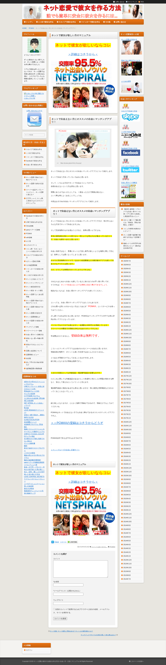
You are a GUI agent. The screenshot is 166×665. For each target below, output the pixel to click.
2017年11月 (127, 380)
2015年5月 (127, 495)
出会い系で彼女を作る (34, 165)
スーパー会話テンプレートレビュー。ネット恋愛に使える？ (35, 192)
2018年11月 (127, 334)
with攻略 (29, 237)
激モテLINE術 (29, 488)
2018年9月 (127, 341)
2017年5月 (127, 403)
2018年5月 (127, 357)
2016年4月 (127, 453)
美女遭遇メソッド (30, 422)
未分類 (28, 358)
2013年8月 (127, 575)
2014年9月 (127, 525)
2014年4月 (127, 545)
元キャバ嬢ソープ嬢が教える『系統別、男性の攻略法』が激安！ (132, 222)
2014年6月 (127, 537)
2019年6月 (127, 307)
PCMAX (31, 28)
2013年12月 (127, 560)
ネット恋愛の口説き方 (34, 313)
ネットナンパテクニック (35, 283)
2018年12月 (127, 330)
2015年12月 (127, 468)
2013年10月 (127, 568)
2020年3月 (127, 272)
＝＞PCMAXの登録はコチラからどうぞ (77, 422)
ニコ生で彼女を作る (45, 22)
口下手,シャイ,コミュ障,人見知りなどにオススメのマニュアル (35, 200)
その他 (107, 22)
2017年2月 (127, 414)
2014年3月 (127, 548)
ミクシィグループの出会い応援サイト (65, 450)
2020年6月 (127, 265)
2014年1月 (127, 556)
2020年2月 (127, 276)
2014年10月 (127, 522)
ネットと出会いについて (35, 279)
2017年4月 (127, 407)
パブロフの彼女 (29, 453)
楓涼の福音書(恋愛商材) (32, 460)
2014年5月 (127, 541)
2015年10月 (127, 476)
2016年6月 (127, 445)
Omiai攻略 (29, 226)
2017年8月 (127, 391)
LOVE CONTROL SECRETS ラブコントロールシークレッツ (34, 479)
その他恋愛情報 (31, 265)
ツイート (63, 542)
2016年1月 (127, 464)
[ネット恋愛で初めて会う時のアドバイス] (131, 74)
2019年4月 (127, 315)
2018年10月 (127, 338)
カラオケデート (31, 245)
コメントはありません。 (100, 547)
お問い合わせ (121, 22)
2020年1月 (127, 280)
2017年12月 (127, 376)
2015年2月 (127, 506)
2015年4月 (127, 499)
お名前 (56, 582)
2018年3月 (127, 364)
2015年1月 (127, 510)
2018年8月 (127, 345)
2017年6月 (127, 399)
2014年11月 (127, 518)
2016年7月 (127, 441)
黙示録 (26, 408)
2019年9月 (127, 295)
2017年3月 (127, 410)
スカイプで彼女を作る (67, 22)
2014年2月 (127, 552)
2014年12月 (127, 514)
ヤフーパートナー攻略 (34, 331)
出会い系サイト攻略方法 (35, 334)
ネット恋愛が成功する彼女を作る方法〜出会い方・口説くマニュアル (56, 661)
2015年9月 (127, 479)
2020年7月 (127, 261)
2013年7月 (127, 579)
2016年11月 (127, 426)
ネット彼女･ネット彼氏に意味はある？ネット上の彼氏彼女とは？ (71, 631)
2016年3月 (127, 456)
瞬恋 (25, 446)
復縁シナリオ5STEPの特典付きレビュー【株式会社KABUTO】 (132, 246)
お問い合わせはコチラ (34, 111)
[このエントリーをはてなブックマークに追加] (52, 542)
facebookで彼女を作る (34, 161)
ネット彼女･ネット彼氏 (34, 290)
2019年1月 (127, 326)
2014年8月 (127, 529)
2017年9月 (127, 387)
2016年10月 (127, 430)
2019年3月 (127, 318)
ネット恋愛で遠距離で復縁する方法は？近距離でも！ (132, 237)
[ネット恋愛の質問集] (131, 92)
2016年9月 (127, 433)
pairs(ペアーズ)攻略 (33, 230)
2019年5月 (127, 311)
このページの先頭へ (137, 661)
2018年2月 (127, 368)
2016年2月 (127, 460)
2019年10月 (127, 292)
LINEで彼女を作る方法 (34, 222)
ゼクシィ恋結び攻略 (33, 261)
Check (56, 542)
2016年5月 (127, 449)
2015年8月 (127, 483)
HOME (24, 28)
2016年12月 (127, 422)
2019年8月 (127, 299)
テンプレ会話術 (29, 393)
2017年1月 (127, 418)
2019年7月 (127, 303)
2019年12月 (127, 284)
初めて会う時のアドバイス (130, 60)
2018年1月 (127, 372)
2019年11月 (127, 288)
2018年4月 (127, 361)
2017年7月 (127, 395)
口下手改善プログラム (32, 396)
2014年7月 (127, 533)
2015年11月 (127, 472)
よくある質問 (126, 81)
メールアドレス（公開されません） (67, 591)
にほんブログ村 (29, 98)
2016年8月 (127, 437)
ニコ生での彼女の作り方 (35, 275)
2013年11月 (127, 564)
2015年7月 (127, 487)
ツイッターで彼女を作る (90, 22)
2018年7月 (127, 349)
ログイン (29, 650)
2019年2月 (127, 322)
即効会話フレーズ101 (31, 391)
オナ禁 (28, 241)
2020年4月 (127, 269)
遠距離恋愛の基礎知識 (34, 368)
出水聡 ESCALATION (31, 420)
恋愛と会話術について (34, 351)
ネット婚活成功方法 (33, 287)
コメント (56, 559)
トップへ (29, 22)
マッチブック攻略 (32, 327)
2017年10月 (127, 384)
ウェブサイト (58, 600)
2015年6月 (127, 491)
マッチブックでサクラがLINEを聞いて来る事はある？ (98, 635)
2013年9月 (127, 571)
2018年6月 (127, 353)
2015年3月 (127, 502)
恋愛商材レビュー (32, 355)
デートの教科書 (29, 443)
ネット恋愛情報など (33, 317)
